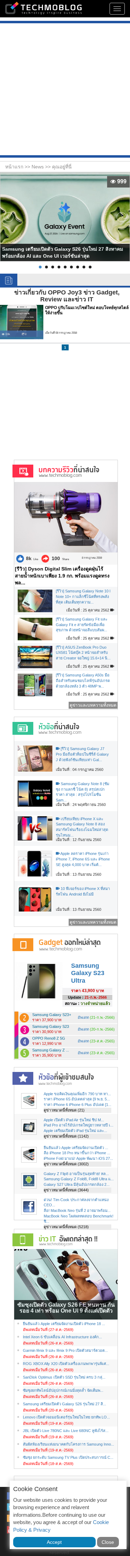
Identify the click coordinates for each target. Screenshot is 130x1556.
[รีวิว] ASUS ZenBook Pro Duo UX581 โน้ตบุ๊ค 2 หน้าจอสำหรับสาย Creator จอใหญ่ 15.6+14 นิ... (83, 652)
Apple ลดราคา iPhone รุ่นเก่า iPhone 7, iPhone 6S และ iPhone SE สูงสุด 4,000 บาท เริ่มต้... (83, 858)
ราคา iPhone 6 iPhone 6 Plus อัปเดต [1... (77, 1104)
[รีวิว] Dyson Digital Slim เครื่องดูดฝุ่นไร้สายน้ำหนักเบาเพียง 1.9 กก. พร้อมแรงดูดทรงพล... (62, 575)
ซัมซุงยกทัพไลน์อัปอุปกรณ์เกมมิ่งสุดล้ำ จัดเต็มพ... (63, 1390)
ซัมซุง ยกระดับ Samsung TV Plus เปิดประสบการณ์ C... (68, 1457)
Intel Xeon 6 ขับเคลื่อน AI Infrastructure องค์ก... (62, 1337)
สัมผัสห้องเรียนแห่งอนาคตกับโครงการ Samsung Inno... (68, 1444)
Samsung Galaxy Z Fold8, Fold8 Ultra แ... (79, 1179)
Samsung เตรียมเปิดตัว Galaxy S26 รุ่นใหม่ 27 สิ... (64, 1404)
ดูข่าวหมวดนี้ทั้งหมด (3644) (66, 1190)
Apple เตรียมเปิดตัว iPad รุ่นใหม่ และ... (75, 1131)
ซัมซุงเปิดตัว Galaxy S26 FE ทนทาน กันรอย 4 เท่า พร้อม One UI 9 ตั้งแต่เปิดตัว (66, 1308)
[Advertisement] (65, 90)
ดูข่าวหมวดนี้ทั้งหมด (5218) (66, 1227)
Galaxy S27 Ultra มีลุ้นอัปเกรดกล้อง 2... (77, 1184)
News (38, 166)
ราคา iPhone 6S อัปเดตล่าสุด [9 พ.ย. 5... (77, 1099)
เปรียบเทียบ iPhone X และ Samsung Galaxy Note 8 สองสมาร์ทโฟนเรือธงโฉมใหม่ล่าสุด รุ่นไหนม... (82, 827)
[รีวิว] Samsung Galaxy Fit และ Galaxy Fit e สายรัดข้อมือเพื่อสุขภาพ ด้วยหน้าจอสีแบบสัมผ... (81, 624)
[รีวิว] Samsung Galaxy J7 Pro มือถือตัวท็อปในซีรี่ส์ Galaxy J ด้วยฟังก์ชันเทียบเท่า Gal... (82, 754)
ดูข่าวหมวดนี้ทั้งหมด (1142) (66, 1136)
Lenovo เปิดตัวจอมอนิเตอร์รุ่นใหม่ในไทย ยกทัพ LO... (66, 1417)
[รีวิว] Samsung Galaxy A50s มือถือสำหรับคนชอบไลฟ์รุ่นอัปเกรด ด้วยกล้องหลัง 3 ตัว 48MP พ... (83, 680)
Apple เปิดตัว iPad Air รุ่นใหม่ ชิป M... (74, 1120)
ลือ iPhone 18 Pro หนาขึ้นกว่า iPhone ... (77, 1153)
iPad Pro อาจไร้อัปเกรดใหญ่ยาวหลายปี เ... (78, 1125)
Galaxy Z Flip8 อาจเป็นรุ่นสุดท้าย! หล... (76, 1174)
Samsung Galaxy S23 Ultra (87, 973)
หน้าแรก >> (18, 166)
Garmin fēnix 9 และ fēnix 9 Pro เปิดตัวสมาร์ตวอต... (65, 1350)
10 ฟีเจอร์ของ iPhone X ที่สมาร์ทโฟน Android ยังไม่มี (83, 891)
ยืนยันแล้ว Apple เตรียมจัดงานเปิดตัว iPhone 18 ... (64, 1324)
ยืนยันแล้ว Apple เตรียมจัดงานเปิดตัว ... (76, 1148)
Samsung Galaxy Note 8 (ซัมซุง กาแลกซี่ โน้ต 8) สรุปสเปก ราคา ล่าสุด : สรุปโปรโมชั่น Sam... (82, 792)
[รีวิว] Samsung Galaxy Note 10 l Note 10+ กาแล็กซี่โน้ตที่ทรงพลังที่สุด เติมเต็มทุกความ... (83, 596)
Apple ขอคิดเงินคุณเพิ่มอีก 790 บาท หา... (77, 1094)
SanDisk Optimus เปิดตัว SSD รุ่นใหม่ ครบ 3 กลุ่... (64, 1377)
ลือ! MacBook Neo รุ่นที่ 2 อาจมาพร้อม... (77, 1210)
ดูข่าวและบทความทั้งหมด (93, 705)
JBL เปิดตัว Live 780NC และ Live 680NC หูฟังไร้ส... (66, 1431)
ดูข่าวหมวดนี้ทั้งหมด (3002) (66, 1164)
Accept (54, 1542)
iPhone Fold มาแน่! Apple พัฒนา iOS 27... (78, 1158)
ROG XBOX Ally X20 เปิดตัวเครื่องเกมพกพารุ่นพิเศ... (66, 1364)
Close (108, 1542)
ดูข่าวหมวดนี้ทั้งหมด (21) (64, 1110)
